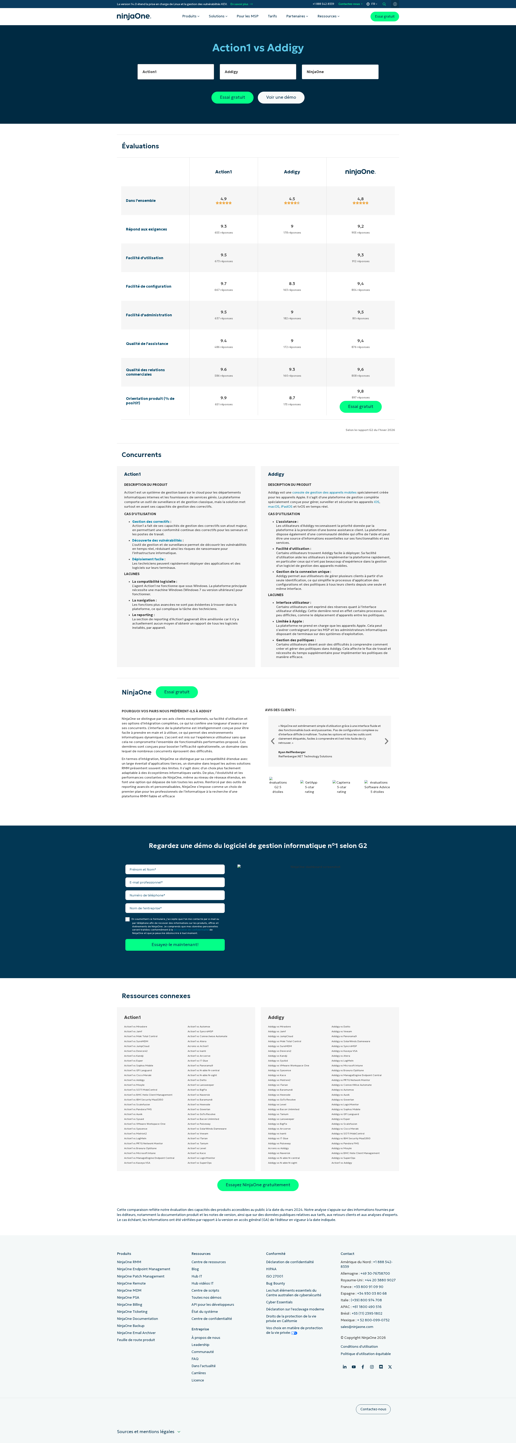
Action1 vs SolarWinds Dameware (207, 1128)
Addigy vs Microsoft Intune (347, 1065)
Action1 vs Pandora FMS (138, 1109)
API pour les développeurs (212, 1305)
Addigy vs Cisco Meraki (345, 1128)
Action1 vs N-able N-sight (202, 1075)
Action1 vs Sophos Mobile (138, 1065)
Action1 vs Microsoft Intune (140, 1153)
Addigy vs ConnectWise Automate (352, 1084)
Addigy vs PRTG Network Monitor (351, 1079)
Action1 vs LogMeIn (135, 1138)
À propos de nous (205, 1338)
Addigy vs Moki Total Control (284, 1041)
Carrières (198, 1373)
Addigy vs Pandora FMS (345, 1143)
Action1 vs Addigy (134, 1079)
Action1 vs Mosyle (134, 1084)
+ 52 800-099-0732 (373, 1320)
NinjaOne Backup (131, 1326)
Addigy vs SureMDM (280, 1046)
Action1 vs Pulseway (199, 1123)
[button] (273, 741)
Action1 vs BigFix (197, 1089)
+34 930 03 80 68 (372, 1293)
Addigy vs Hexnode (279, 1094)
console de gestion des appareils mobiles (324, 492)
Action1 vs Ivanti (197, 1050)
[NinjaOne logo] (134, 16)
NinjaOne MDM (129, 1290)
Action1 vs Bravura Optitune (140, 1148)
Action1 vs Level (197, 1148)
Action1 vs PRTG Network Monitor (143, 1143)
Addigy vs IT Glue (278, 1138)
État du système (204, 1312)
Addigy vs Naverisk (279, 1153)
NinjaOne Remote (131, 1283)
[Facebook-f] (363, 1367)
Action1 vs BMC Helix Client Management (148, 1094)
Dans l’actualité (203, 1366)
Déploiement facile (148, 559)
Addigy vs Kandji (277, 1055)
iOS (376, 502)
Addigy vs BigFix (277, 1123)
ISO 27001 (274, 1276)
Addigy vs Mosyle (342, 1148)
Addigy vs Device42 (279, 1050)
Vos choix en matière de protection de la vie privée (294, 1330)
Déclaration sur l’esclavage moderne (295, 1309)
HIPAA (271, 1269)
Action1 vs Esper (133, 1060)
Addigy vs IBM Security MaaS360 (351, 1138)
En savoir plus (239, 4)
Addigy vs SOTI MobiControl (348, 1133)
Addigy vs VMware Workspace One (288, 1065)
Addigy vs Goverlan (343, 1099)
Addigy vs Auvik (341, 1094)
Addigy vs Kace (277, 1075)
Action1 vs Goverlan (199, 1109)
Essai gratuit (385, 16)
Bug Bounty (275, 1283)
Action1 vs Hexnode (199, 1104)
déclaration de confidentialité (191, 929)
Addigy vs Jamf (277, 1031)
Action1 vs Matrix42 (135, 1133)
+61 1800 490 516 (367, 1307)
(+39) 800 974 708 (366, 1300)
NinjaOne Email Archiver (136, 1333)
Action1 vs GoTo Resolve (201, 1114)
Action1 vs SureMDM (136, 1041)
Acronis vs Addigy (278, 1148)
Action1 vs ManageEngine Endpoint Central (149, 1157)
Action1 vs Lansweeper (201, 1084)
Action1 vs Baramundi (200, 1099)
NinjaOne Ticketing (132, 1312)
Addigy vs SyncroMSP (344, 1046)
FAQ (195, 1359)
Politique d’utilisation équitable (366, 1354)
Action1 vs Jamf (133, 1031)
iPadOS (286, 506)
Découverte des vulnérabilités (157, 540)
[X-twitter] (390, 1367)
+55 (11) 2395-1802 (367, 1313)
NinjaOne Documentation (137, 1319)
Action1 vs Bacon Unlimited (203, 1118)
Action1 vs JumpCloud (136, 1046)
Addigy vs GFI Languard (345, 1114)
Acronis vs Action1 (198, 1046)
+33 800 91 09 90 (368, 1287)
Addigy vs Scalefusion (344, 1123)
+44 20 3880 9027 (380, 1280)
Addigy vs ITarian (278, 1084)
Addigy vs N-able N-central (284, 1157)
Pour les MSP (247, 16)
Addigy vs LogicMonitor (345, 1104)
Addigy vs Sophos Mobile (346, 1109)
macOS (273, 506)
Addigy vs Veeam (342, 1031)
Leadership (200, 1345)
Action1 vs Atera (197, 1041)
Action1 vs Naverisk (199, 1094)
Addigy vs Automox (343, 1089)
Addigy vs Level (277, 1104)
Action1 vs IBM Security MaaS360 (143, 1099)
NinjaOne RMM (129, 1262)
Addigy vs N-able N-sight (282, 1162)
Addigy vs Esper (341, 1118)
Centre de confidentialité (211, 1319)
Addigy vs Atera (341, 1055)
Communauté (202, 1352)
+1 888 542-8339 (323, 4)
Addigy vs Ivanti (277, 1133)
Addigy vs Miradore (279, 1026)
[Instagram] (372, 1367)
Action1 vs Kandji (134, 1055)
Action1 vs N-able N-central (204, 1070)
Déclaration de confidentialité (290, 1262)
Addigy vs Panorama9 (344, 1036)
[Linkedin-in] (345, 1367)
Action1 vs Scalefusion (137, 1104)
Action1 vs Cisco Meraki (137, 1075)
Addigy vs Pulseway (279, 1143)
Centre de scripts (205, 1290)
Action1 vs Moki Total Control (140, 1036)
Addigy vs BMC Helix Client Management (356, 1153)
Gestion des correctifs (151, 522)
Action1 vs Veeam (198, 1133)
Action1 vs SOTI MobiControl (140, 1089)
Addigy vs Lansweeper (281, 1118)
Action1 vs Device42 (136, 1050)
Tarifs (272, 16)
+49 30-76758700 (375, 1273)
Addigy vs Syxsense (279, 1070)
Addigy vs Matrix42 (279, 1079)
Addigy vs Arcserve (279, 1128)
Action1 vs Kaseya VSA (137, 1162)
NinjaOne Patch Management (140, 1276)
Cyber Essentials (279, 1302)
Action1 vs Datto (197, 1079)
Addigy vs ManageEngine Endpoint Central (357, 1075)
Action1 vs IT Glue (198, 1060)
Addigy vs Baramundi (280, 1089)
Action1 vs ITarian (198, 1138)
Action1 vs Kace (197, 1153)
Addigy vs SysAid (278, 1060)
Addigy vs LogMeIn (343, 1060)
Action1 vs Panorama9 (200, 1065)
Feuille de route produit (136, 1340)
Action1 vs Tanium (198, 1143)
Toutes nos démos (206, 1297)
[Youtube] (354, 1367)
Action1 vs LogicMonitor (201, 1157)
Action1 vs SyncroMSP (200, 1031)
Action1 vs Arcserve (199, 1055)
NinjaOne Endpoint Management (143, 1269)
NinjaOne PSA (128, 1297)
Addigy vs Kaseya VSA (344, 1050)
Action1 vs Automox (199, 1026)
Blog (195, 1269)
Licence (197, 1380)
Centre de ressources (208, 1262)
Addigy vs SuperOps (343, 1157)
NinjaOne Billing (129, 1305)
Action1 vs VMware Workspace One (144, 1123)
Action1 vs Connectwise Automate (207, 1036)
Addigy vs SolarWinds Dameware (351, 1041)
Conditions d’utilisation (359, 1346)
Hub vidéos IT (202, 1283)
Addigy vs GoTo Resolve (282, 1099)
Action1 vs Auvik (133, 1114)
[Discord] (381, 1367)
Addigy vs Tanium (278, 1114)
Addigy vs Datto (341, 1026)
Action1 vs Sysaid (134, 1118)
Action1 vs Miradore (135, 1026)
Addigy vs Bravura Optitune (348, 1070)
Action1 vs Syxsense (135, 1128)
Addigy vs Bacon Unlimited (283, 1109)
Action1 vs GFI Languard (138, 1070)
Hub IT (196, 1276)
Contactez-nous (349, 4)
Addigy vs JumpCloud (280, 1036)
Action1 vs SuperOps (200, 1162)
